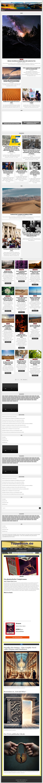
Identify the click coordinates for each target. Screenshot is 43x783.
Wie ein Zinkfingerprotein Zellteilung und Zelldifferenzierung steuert (11, 123)
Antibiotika (6, 409)
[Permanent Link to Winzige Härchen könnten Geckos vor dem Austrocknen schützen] (35, 264)
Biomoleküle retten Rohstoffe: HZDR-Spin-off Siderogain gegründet (8, 299)
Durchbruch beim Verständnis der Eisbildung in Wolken (21, 214)
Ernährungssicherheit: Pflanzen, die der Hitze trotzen (11, 249)
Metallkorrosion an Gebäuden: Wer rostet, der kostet (11, 102)
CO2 (35, 409)
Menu (4, 10)
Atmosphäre (15, 409)
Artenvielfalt (11, 409)
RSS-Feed (19, 62)
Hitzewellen (16, 410)
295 (21, 379)
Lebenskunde (8, 269)
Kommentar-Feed (5, 467)
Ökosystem (14, 414)
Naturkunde (4, 413)
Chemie (33, 409)
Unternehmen (29, 413)
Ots (15, 413)
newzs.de (12, 413)
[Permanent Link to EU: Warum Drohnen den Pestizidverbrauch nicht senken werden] (8, 354)
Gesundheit (12, 410)
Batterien (23, 409)
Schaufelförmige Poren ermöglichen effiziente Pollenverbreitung (21, 362)
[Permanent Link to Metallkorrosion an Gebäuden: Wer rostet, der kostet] (11, 95)
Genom (9, 410)
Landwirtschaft (13, 411)
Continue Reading (8, 283)
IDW (19, 410)
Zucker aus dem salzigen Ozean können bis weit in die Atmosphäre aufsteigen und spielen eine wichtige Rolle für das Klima (32, 234)
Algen (3, 409)
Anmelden (4, 552)
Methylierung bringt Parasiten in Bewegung (8, 272)
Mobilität (31, 411)
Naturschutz (8, 413)
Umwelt (22, 59)
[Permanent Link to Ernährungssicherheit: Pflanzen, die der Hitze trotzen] (11, 234)
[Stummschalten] (37, 403)
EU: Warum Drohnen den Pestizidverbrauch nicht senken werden (8, 363)
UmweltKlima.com (21, 5)
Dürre (38, 409)
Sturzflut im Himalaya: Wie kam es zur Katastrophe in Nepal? (32, 102)
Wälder (8, 414)
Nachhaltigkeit (36, 411)
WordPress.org (4, 469)
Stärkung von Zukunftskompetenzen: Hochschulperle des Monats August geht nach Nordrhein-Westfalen (35, 173)
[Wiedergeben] (3, 403)
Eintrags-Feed (4, 465)
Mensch (22, 411)
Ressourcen (21, 413)
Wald (32, 413)
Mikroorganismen (26, 411)
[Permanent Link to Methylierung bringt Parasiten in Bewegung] (8, 264)
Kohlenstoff (4, 411)
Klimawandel (38, 410)
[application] (21, 394)
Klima (30, 410)
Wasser (35, 413)
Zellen (11, 414)
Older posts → (25, 379)
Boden (30, 409)
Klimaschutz (33, 410)
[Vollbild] (39, 403)
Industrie (27, 410)
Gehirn (6, 410)
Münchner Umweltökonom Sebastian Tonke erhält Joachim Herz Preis (21, 61)
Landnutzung (9, 411)
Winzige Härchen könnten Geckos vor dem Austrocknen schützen (31, 129)
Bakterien (19, 409)
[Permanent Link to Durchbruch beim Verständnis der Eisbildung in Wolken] (21, 201)
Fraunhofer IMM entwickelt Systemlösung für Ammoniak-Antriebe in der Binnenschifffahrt (11, 81)
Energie (4, 410)
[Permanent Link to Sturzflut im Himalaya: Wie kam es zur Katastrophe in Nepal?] (31, 95)
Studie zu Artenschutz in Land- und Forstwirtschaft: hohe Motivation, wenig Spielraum (35, 362)
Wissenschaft (4, 414)
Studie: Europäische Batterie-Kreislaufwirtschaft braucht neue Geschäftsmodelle (31, 68)
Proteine (18, 413)
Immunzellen (23, 410)
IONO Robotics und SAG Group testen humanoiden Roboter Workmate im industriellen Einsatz (8, 172)
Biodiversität (27, 409)
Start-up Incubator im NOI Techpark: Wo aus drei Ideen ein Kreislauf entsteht (21, 171)
